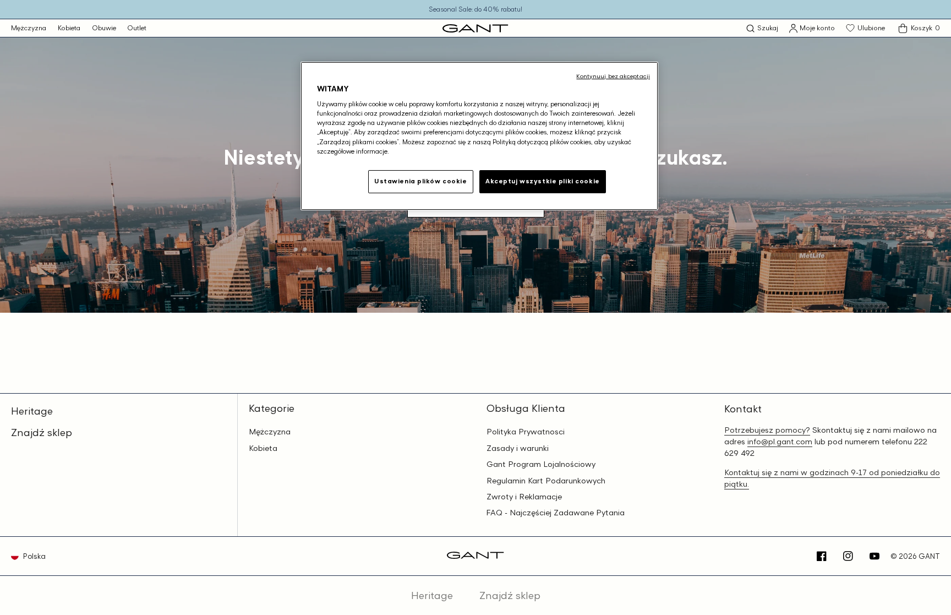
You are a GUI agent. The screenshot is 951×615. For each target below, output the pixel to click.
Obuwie (104, 28)
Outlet (136, 28)
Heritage (32, 411)
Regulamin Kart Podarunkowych (546, 480)
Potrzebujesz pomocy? (767, 429)
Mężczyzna (28, 28)
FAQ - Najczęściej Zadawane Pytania (556, 512)
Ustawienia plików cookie (420, 181)
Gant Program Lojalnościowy (541, 464)
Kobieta (69, 28)
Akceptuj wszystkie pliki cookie (542, 181)
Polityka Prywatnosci (526, 431)
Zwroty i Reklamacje (524, 496)
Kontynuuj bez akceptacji (613, 76)
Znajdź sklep (41, 432)
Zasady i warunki (518, 448)
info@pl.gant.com (779, 441)
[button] (762, 28)
